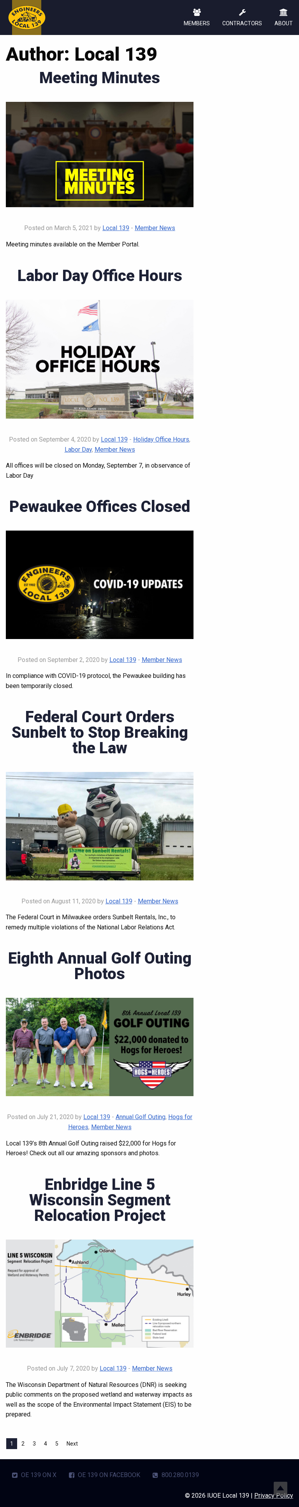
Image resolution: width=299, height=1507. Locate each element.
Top (280, 1488)
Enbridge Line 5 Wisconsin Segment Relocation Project (100, 1200)
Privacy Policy (273, 1495)
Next (72, 1444)
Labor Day (78, 449)
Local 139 (115, 228)
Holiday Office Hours (161, 439)
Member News (155, 228)
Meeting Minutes (99, 78)
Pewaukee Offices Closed (99, 507)
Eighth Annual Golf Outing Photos (100, 966)
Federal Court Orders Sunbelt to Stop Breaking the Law (100, 732)
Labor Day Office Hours (100, 276)
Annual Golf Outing (140, 1117)
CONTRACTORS (242, 23)
